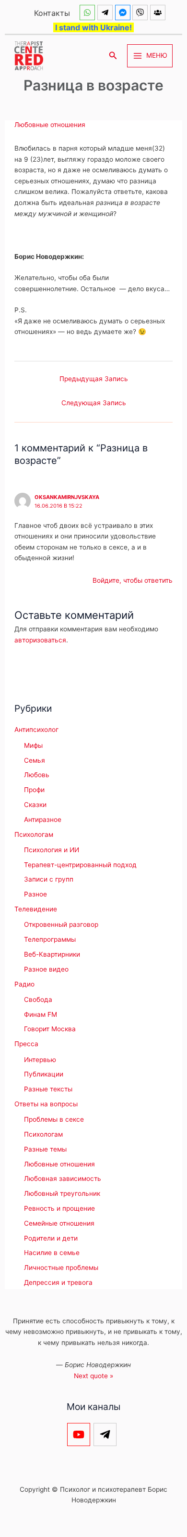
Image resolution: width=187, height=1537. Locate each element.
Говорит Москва (50, 1029)
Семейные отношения (59, 1223)
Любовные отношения (49, 124)
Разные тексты (48, 1089)
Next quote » (93, 1376)
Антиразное (42, 819)
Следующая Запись (93, 403)
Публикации (43, 1074)
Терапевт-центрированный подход (80, 865)
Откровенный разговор (61, 924)
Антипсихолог (36, 729)
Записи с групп (48, 879)
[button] (113, 56)
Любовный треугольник (62, 1193)
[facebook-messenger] (124, 12)
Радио (24, 984)
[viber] (141, 12)
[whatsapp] (88, 12)
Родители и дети (51, 1238)
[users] (159, 12)
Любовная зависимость (62, 1178)
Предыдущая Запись (93, 379)
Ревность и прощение (59, 1208)
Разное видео (46, 969)
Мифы (33, 745)
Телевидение (35, 909)
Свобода (38, 999)
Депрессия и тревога (58, 1282)
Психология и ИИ (51, 850)
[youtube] (80, 1434)
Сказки (35, 804)
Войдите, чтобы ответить (133, 580)
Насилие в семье (52, 1252)
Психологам (33, 834)
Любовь (36, 775)
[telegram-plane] (106, 12)
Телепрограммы (50, 939)
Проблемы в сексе (54, 1119)
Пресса (26, 1044)
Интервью (40, 1059)
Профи (34, 790)
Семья (34, 760)
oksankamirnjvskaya (67, 497)
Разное (35, 894)
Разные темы (45, 1149)
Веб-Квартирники (52, 954)
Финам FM (40, 1014)
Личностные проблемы (61, 1267)
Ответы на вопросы (46, 1104)
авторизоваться (40, 640)
